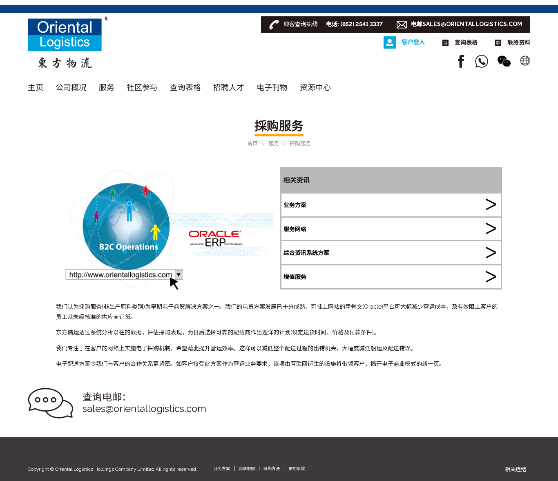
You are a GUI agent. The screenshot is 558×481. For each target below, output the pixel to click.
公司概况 (71, 87)
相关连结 (515, 469)
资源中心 (315, 87)
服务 (106, 87)
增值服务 (294, 277)
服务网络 (294, 229)
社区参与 (142, 87)
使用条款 (296, 468)
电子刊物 (272, 87)
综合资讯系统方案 (306, 252)
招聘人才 (228, 87)
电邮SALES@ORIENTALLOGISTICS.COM (466, 24)
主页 (35, 87)
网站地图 (247, 468)
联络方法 (271, 468)
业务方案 (294, 205)
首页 (252, 143)
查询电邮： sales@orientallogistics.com (144, 403)
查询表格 (185, 87)
